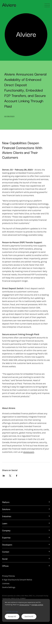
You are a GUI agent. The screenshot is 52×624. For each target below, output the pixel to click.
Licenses (5, 583)
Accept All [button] (12, 616)
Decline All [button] (29, 616)
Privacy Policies (8, 576)
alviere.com (28, 452)
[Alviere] (9, 4)
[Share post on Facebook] (16, 475)
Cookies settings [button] (12, 611)
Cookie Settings (8, 587)
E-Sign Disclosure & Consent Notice (17, 580)
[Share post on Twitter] (10, 475)
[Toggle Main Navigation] (47, 5)
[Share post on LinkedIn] (3, 475)
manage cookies (37, 605)
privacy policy (24, 605)
